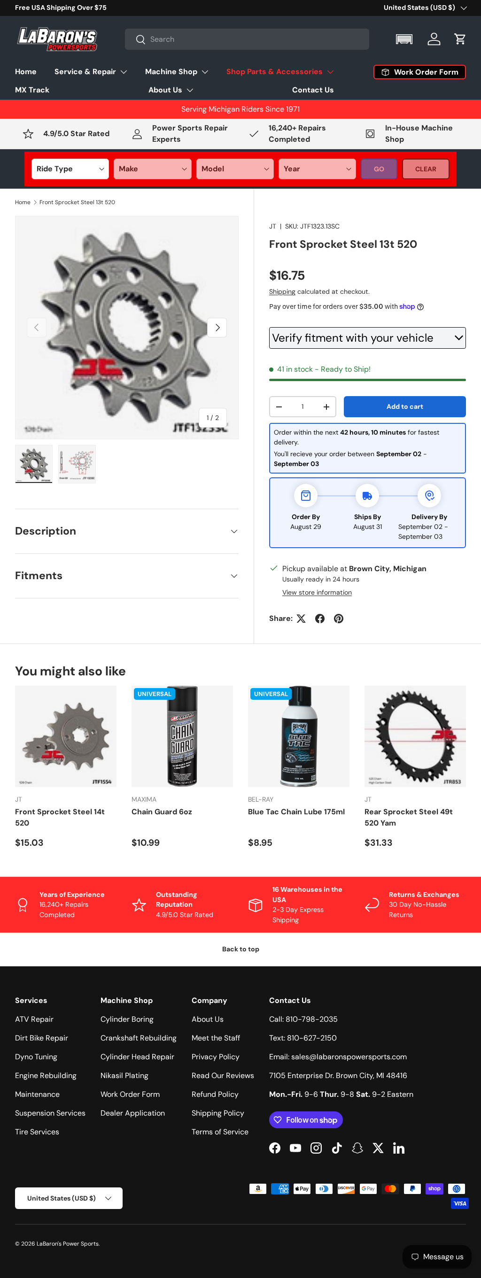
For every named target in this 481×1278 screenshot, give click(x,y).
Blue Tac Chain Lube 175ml (296, 812)
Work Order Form (130, 1094)
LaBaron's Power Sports (68, 1243)
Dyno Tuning (36, 1057)
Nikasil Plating (124, 1075)
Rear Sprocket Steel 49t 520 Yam (409, 817)
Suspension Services (50, 1113)
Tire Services (37, 1132)
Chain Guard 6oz (162, 812)
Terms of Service (220, 1132)
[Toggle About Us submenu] (189, 90)
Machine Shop (171, 72)
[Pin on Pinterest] (338, 618)
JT (272, 226)
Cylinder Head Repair (137, 1057)
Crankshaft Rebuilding (139, 1038)
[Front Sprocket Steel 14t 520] (65, 736)
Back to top (240, 949)
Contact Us (313, 90)
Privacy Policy (216, 1057)
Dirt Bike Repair (41, 1038)
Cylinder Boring (127, 1019)
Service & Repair (85, 72)
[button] (405, 39)
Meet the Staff (216, 1038)
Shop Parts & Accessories (274, 72)
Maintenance (37, 1094)
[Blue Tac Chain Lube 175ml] (298, 736)
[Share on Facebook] (319, 618)
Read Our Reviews (223, 1075)
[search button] (135, 40)
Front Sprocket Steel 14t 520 (60, 817)
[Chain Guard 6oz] (182, 736)
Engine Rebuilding (46, 1075)
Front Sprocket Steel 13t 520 (77, 202)
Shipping (282, 291)
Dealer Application (133, 1113)
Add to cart (405, 406)
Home (26, 72)
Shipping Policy (218, 1113)
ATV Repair (34, 1019)
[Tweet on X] (301, 618)
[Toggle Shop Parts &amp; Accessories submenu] (330, 71)
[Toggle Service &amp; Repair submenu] (123, 71)
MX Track (32, 90)
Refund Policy (215, 1094)
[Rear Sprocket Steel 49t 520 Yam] (415, 736)
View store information (317, 592)
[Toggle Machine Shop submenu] (204, 71)
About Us (165, 90)
